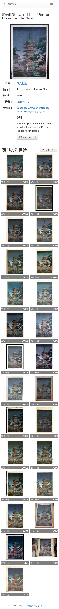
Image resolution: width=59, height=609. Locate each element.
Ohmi (26, 563)
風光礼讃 (22, 83)
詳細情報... (23, 101)
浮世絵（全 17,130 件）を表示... (32, 111)
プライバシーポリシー (42, 605)
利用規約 (29, 605)
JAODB (25, 182)
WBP (26, 594)
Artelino (54, 277)
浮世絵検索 (10, 3)
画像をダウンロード (27, 137)
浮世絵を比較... (48, 149)
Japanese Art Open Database (33, 107)
